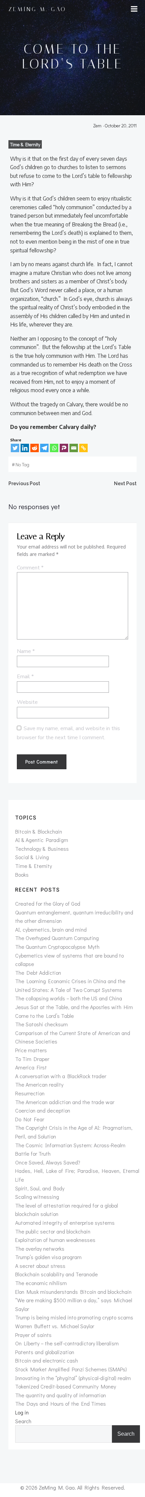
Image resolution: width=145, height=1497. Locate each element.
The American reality (39, 1084)
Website (27, 702)
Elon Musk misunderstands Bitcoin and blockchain (73, 1291)
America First (31, 1067)
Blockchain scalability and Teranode (56, 1274)
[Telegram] (44, 448)
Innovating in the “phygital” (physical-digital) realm (73, 1377)
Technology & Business (42, 848)
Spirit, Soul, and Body (39, 1188)
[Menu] (134, 9)
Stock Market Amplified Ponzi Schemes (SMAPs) (71, 1369)
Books (22, 874)
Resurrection (30, 1093)
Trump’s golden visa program (48, 1256)
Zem (97, 125)
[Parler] (64, 448)
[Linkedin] (25, 448)
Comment (30, 567)
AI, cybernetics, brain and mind (51, 929)
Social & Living (32, 857)
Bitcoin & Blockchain (38, 831)
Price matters (31, 1050)
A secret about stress (40, 1265)
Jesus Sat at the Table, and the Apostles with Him (74, 1006)
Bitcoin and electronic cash (46, 1360)
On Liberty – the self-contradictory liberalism (67, 1343)
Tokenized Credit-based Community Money (65, 1386)
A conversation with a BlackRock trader (60, 1076)
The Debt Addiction (38, 972)
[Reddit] (34, 448)
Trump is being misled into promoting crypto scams (74, 1317)
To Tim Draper (32, 1058)
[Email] (73, 448)
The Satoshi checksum (41, 1024)
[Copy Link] (83, 448)
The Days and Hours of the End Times (60, 1403)
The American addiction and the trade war (64, 1101)
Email (25, 676)
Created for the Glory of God (47, 903)
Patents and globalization (44, 1351)
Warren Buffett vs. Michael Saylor (54, 1326)
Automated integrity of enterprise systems (65, 1222)
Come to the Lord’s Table (44, 1015)
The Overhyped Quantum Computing (57, 937)
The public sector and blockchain (52, 1231)
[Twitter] (15, 448)
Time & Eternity (25, 144)
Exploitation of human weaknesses (55, 1239)
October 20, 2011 (121, 125)
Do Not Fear (29, 1119)
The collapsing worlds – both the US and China (68, 998)
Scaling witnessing (37, 1196)
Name (26, 651)
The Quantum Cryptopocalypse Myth (57, 946)
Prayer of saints (33, 1334)
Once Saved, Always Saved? (47, 1162)
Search (23, 1421)
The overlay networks (39, 1248)
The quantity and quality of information (60, 1395)
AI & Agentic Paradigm (41, 839)
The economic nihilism (41, 1282)
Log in (22, 1412)
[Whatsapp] (54, 448)
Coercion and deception (42, 1110)
